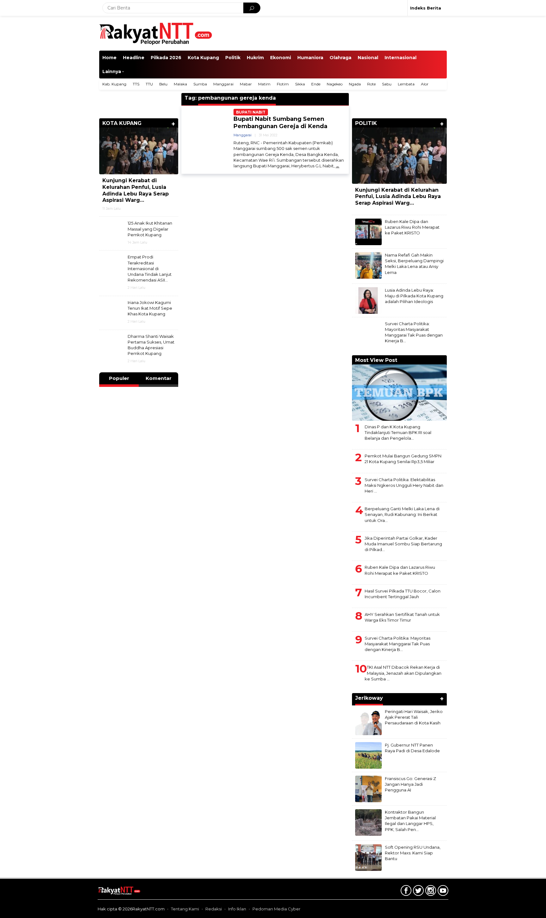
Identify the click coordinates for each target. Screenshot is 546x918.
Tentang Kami (185, 908)
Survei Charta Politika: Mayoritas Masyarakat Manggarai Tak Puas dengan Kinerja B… (397, 644)
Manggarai (243, 135)
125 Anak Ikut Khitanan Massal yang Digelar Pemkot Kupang (150, 228)
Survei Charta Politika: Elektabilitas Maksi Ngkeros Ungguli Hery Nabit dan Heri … (404, 485)
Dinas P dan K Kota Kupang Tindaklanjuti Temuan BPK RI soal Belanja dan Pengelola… (398, 432)
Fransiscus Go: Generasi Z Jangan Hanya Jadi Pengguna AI (410, 784)
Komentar (159, 378)
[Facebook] (405, 891)
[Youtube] (442, 891)
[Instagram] (430, 891)
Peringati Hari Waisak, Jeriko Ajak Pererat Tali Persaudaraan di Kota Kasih (414, 717)
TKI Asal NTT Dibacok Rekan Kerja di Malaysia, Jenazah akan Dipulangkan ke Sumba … (403, 673)
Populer (119, 378)
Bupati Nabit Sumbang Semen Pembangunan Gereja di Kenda (280, 122)
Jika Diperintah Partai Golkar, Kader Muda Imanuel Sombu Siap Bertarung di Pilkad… (403, 544)
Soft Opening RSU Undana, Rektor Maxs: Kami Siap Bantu (412, 853)
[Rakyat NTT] (156, 33)
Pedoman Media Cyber (276, 908)
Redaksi (213, 908)
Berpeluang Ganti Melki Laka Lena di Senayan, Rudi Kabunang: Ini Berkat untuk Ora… (402, 514)
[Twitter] (417, 891)
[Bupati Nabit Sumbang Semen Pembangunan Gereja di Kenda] (337, 166)
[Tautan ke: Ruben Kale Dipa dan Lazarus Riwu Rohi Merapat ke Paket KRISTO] (368, 231)
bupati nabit (250, 112)
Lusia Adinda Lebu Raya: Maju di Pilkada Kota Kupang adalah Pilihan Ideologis (414, 296)
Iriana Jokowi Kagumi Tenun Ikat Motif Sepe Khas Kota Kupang (150, 308)
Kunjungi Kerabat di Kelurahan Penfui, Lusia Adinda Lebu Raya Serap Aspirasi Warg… (135, 190)
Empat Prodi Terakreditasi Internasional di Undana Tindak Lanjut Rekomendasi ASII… (150, 268)
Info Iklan (237, 908)
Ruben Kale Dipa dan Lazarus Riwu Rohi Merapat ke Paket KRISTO (412, 227)
